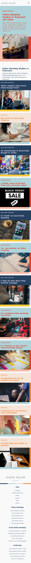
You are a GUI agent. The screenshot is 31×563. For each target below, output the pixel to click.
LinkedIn (17, 503)
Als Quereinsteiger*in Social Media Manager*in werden (15, 152)
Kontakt (17, 495)
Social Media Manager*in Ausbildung (17, 531)
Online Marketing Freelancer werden (17, 551)
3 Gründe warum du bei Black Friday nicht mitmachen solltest (14, 184)
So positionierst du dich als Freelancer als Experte (12, 379)
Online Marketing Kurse (17, 515)
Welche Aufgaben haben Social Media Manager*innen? (13, 87)
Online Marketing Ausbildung (17, 510)
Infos (17, 487)
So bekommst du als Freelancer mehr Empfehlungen (14, 412)
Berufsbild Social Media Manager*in (17, 533)
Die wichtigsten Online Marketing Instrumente (14, 314)
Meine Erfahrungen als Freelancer (17, 553)
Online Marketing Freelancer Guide (17, 548)
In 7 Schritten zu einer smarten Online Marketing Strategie (14, 347)
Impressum (17, 490)
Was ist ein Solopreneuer (17, 558)
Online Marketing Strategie (17, 523)
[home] (8, 3)
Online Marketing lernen (17, 520)
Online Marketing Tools (17, 513)
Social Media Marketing (7, 82)
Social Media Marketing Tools (17, 536)
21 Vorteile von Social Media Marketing (12, 217)
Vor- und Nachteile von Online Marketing (13, 249)
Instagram (17, 498)
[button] (28, 3)
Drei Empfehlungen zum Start (17, 556)
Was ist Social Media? (17, 538)
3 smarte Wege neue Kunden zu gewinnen (14, 444)
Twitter (17, 500)
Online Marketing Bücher (17, 518)
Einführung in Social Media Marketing (17, 541)
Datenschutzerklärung (17, 493)
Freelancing (4, 115)
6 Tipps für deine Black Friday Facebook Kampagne (13, 282)
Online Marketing (5, 180)
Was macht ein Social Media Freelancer (12, 119)
